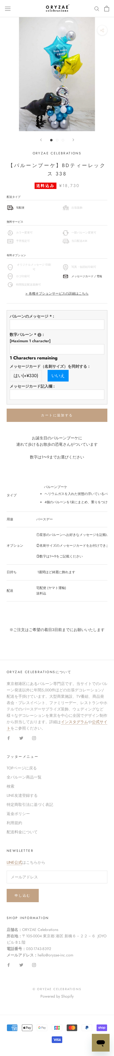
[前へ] (41, 140)
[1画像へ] (51, 140)
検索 (10, 786)
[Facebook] (9, 738)
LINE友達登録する (22, 795)
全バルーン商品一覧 (24, 777)
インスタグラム (74, 722)
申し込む (23, 895)
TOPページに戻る (22, 768)
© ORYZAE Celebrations (57, 989)
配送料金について (22, 832)
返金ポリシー (18, 813)
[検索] (96, 8)
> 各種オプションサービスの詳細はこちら (57, 293)
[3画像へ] (63, 140)
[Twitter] (21, 738)
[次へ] (73, 140)
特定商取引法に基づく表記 (30, 804)
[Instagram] (34, 738)
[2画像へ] (57, 140)
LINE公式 (14, 862)
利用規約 (14, 823)
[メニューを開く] (8, 8)
